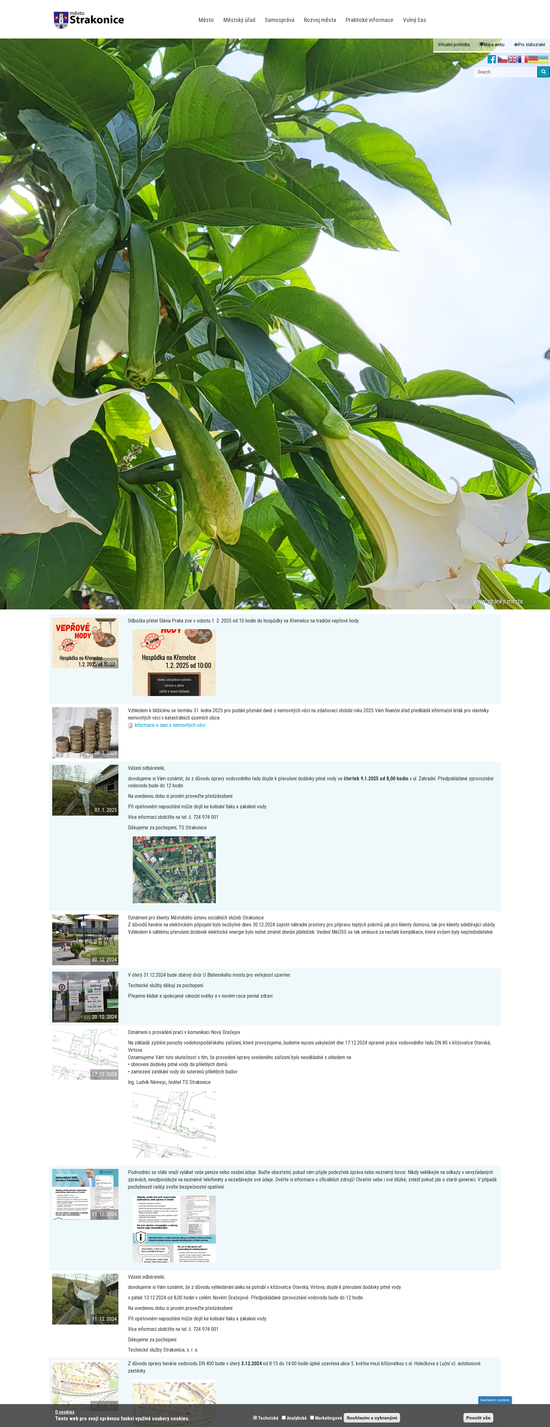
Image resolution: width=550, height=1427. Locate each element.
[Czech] (502, 59)
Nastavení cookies (495, 1400)
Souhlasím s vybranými (372, 1417)
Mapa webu (494, 44)
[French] (523, 59)
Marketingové (328, 1418)
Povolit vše (478, 1417)
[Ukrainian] (543, 59)
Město (206, 20)
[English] (513, 59)
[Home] (91, 16)
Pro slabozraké (531, 44)
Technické (268, 1418)
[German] (533, 59)
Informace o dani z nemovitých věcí (169, 725)
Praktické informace (369, 20)
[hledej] (543, 72)
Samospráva (279, 20)
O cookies (64, 1412)
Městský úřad (239, 20)
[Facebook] (492, 59)
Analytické (297, 1418)
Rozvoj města (320, 20)
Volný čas (414, 20)
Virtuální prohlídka (454, 44)
